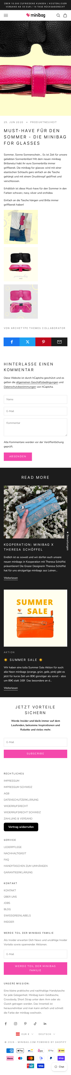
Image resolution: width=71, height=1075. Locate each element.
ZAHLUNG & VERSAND (18, 818)
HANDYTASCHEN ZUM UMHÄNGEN (26, 866)
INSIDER (9, 922)
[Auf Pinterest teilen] (43, 342)
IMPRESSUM (11, 781)
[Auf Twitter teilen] (27, 342)
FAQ (6, 859)
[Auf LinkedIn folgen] (45, 1024)
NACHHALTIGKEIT (15, 853)
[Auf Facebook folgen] (6, 1024)
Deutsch (45, 1034)
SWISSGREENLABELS (17, 915)
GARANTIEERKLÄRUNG (18, 872)
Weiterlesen (11, 578)
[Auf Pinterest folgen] (25, 1024)
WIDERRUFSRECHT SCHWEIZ (22, 812)
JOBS (7, 903)
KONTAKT (10, 890)
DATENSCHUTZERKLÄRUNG (21, 800)
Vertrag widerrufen (21, 827)
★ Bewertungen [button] (67, 540)
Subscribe (35, 753)
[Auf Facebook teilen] (12, 342)
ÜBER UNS (10, 897)
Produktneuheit (43, 122)
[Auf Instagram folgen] (15, 1024)
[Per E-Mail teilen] (59, 342)
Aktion (9, 652)
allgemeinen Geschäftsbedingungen (37, 382)
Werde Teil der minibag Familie (35, 968)
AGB (6, 793)
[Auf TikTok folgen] (35, 1024)
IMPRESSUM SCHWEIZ (18, 787)
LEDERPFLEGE (13, 847)
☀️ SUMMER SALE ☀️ (23, 660)
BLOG (7, 909)
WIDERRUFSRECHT (16, 806)
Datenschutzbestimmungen (20, 387)
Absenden (18, 456)
